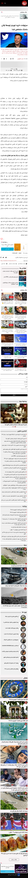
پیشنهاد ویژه (23, 401)
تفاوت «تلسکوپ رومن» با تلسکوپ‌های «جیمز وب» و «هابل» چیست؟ (14, 496)
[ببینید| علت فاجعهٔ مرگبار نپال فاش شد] (14, 555)
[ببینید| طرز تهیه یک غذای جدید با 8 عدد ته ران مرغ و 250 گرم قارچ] (14, 843)
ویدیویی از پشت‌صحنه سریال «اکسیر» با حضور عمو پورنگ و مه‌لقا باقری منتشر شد (14, 481)
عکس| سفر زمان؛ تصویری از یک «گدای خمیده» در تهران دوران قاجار (14, 446)
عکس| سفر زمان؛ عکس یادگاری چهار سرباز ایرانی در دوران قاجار (14, 536)
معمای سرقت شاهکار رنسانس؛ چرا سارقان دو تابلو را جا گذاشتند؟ (15, 461)
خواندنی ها (23, 268)
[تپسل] (1, 242)
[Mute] (17, 249)
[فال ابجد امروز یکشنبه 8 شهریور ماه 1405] (14, 689)
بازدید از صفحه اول (21, 264)
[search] (5, 3)
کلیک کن (7, 249)
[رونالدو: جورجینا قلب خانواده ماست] (23, 629)
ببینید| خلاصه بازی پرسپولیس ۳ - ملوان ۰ (18, 530)
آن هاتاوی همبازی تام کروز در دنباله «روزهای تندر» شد (15, 472)
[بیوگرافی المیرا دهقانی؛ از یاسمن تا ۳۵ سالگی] (23, 670)
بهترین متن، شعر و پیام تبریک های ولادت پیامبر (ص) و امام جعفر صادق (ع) (14, 515)
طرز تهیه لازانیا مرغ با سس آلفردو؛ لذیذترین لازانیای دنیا (15, 474)
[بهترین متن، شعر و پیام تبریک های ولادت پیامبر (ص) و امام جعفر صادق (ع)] (14, 731)
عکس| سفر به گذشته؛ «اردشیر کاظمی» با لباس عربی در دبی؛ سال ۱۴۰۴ (13, 500)
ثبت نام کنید (7, 871)
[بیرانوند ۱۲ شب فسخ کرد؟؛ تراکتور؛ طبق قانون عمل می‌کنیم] (23, 664)
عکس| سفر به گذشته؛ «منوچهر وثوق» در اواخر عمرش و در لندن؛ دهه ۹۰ (14, 488)
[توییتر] (3, 258)
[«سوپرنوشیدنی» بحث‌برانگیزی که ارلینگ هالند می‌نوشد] (23, 641)
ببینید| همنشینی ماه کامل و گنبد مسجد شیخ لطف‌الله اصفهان (14, 465)
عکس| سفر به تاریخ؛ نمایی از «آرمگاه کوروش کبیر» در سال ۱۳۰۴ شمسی (14, 435)
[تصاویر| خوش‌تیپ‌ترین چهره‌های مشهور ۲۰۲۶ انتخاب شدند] (23, 658)
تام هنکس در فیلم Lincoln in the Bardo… (9, 645)
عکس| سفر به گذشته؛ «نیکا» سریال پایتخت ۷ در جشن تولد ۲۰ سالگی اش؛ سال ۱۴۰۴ (14, 519)
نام (26, 377)
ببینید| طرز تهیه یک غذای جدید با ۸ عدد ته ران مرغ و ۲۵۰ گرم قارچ (14, 533)
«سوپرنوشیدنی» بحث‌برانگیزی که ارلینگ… (10, 640)
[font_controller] (6, 59)
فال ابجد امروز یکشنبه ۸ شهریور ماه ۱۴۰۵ (18, 510)
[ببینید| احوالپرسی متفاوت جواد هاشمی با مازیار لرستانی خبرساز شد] (23, 623)
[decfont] (2, 59)
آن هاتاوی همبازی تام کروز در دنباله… (11, 616)
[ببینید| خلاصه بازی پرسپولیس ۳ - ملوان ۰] (14, 822)
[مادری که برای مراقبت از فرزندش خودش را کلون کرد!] (22, 272)
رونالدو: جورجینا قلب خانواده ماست (11, 628)
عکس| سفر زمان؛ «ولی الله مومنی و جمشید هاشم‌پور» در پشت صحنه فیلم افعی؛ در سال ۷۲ (14, 477)
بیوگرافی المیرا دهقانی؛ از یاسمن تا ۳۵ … (10, 669)
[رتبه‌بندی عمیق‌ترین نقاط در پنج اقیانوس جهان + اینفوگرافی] (22, 284)
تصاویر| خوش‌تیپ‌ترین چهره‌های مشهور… (10, 657)
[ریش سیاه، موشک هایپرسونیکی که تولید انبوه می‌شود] (14, 575)
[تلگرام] (6, 258)
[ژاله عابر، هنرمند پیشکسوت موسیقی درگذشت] (23, 652)
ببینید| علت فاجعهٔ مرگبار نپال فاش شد (18, 527)
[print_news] (11, 59)
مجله (25, 545)
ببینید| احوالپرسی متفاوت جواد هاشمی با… (10, 622)
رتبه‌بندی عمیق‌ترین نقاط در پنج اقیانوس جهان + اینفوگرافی (14, 485)
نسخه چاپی (3, 263)
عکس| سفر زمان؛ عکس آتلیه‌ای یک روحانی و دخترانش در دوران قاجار (15, 468)
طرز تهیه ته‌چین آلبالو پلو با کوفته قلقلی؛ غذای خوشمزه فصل (14, 449)
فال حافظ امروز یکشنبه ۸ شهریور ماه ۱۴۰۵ (18, 512)
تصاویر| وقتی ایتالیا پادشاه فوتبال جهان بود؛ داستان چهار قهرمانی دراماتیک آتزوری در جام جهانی (15, 441)
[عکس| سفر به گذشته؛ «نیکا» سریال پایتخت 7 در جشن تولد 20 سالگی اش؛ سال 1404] (14, 754)
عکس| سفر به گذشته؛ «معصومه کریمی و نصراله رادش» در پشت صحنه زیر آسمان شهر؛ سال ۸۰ (14, 523)
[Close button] (27, 863)
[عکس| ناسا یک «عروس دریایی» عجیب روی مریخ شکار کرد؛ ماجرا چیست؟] (14, 595)
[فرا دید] (24, 3)
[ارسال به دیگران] (13, 59)
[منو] (2, 3)
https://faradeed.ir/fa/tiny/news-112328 (8, 260)
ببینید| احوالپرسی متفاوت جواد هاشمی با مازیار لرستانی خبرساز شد (14, 492)
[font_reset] (4, 59)
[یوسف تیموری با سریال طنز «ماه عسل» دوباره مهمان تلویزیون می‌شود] (23, 635)
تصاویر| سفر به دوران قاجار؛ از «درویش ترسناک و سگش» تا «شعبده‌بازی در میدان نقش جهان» (14, 452)
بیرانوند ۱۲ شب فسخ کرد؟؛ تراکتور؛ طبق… (10, 663)
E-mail (25, 382)
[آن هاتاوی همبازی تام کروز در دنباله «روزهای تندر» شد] (23, 617)
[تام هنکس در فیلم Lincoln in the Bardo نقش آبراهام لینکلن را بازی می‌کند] (23, 646)
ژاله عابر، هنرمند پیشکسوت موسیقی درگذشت (10, 651)
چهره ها (24, 612)
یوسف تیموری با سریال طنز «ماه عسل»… (10, 634)
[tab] (15, 426)
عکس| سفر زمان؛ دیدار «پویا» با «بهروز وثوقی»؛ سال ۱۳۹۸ (15, 458)
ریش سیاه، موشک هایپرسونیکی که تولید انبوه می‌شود (16, 586)
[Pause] (15, 249)
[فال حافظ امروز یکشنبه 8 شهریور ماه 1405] (14, 710)
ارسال (14, 395)
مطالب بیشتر (14, 860)
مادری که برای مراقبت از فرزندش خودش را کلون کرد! (16, 438)
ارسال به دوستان (12, 264)
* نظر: (26, 387)
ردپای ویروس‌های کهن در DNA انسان (11, 277)
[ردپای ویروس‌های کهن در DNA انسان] (22, 278)
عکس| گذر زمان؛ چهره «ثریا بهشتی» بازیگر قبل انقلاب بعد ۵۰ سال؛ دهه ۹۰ (14, 539)
